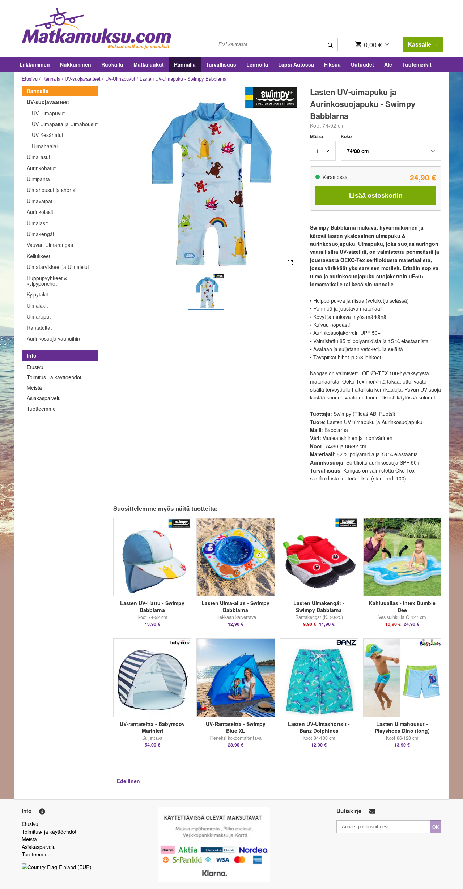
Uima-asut (38, 157)
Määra (316, 136)
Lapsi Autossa (296, 64)
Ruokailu (112, 64)
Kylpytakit (37, 294)
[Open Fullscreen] (290, 263)
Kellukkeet (38, 256)
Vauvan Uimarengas (50, 244)
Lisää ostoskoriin (376, 195)
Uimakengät (40, 234)
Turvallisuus (221, 64)
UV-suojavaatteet (83, 78)
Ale (388, 64)
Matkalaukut (148, 64)
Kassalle (419, 45)
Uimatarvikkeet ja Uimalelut (58, 266)
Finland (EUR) (75, 867)
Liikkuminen (35, 64)
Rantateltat (39, 327)
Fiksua (332, 64)
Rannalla (185, 64)
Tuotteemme (41, 408)
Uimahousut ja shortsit (52, 189)
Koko (346, 136)
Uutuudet (362, 64)
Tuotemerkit (417, 64)
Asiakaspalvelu (44, 398)
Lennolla (257, 64)
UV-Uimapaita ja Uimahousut (65, 124)
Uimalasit (37, 223)
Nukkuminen (75, 64)
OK (435, 827)
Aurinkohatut (41, 168)
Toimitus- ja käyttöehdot (54, 377)
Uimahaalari (45, 146)
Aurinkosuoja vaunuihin (53, 338)
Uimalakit (37, 305)
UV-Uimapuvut (120, 78)
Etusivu (30, 78)
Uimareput (39, 316)
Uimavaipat (39, 201)
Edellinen (128, 781)
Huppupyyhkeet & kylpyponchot (47, 280)
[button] (206, 292)
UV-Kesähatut (47, 134)
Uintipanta (38, 179)
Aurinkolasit (40, 211)
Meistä (34, 387)
